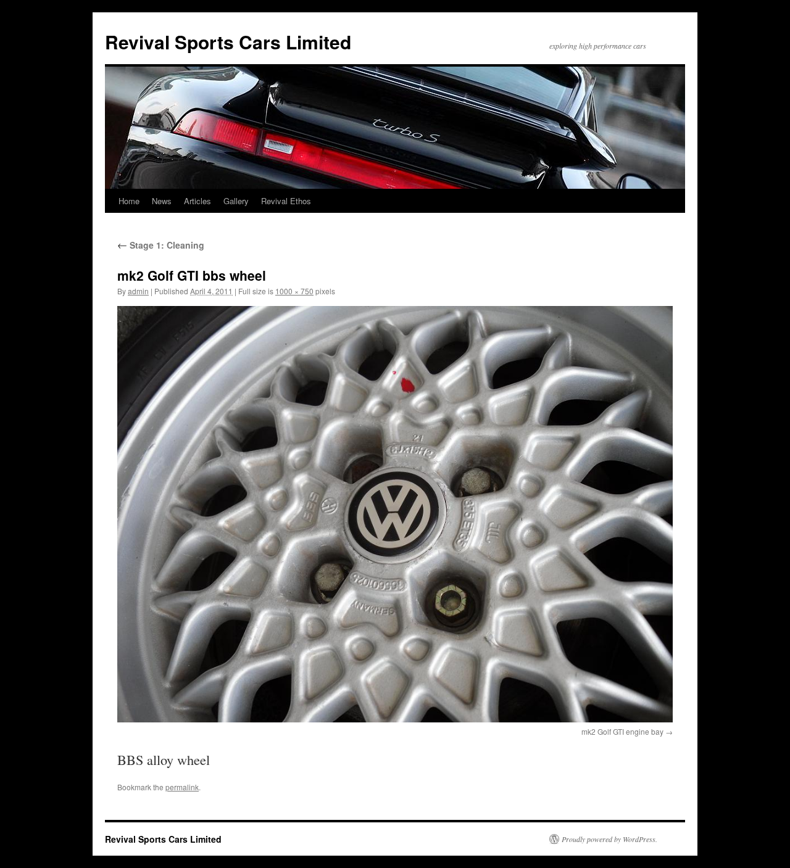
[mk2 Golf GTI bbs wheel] (395, 514)
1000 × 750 (294, 291)
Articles (197, 201)
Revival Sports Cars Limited (228, 41)
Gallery (236, 201)
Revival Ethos (286, 201)
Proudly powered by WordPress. (609, 839)
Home (128, 201)
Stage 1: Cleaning (160, 245)
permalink (182, 787)
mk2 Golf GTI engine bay (622, 731)
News (162, 201)
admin (138, 291)
